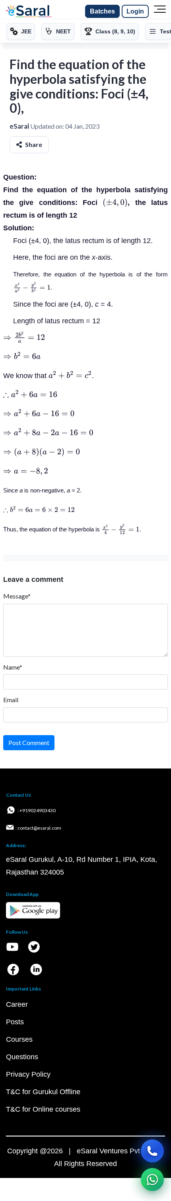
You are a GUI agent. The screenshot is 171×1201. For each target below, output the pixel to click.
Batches (102, 11)
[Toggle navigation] (160, 11)
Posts (15, 1022)
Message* (17, 596)
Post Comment (28, 742)
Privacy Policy (28, 1074)
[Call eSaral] (152, 1150)
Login (135, 11)
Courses (19, 1039)
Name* (12, 667)
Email (10, 699)
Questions (22, 1057)
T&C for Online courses (43, 1109)
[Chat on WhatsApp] (152, 1179)
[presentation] (115, 203)
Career (17, 1004)
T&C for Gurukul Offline (43, 1092)
